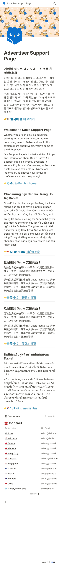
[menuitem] (12, 416)
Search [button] (51, 416)
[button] (17, 3)
